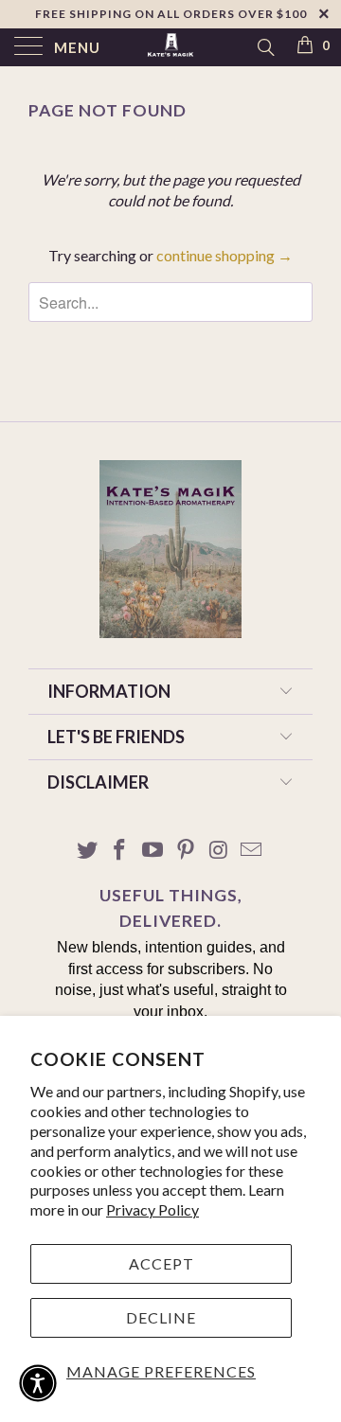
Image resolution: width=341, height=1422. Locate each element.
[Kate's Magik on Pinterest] (186, 850)
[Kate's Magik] (170, 47)
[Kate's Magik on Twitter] (87, 850)
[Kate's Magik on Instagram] (219, 850)
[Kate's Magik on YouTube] (153, 850)
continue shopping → (224, 255)
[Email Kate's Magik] (252, 850)
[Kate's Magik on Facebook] (120, 850)
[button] (38, 1383)
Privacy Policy (152, 1209)
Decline (161, 1317)
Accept (161, 1263)
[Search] (265, 46)
